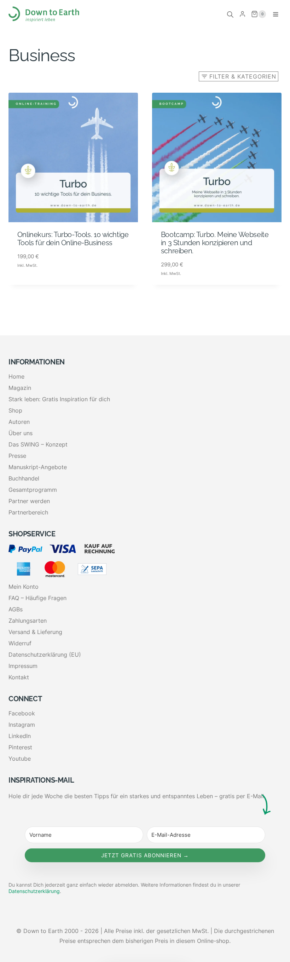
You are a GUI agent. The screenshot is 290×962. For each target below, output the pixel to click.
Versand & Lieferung (35, 631)
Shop (15, 410)
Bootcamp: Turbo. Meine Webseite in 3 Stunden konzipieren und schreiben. (215, 242)
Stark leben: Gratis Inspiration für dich (59, 399)
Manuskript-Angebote (37, 467)
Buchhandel (23, 478)
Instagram (21, 724)
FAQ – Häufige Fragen (37, 597)
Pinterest (20, 747)
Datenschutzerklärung (34, 891)
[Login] (242, 14)
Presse (17, 455)
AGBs (15, 609)
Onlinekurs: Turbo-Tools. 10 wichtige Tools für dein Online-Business (73, 238)
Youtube (19, 758)
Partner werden (29, 501)
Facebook (21, 713)
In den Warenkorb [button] (43, 283)
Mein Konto (23, 586)
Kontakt (18, 677)
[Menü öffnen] (275, 14)
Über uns (20, 433)
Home (16, 376)
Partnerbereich (28, 512)
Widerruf (19, 643)
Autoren (19, 421)
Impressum (22, 665)
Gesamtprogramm (32, 489)
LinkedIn (19, 735)
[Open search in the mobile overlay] (230, 14)
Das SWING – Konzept (38, 444)
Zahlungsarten (27, 620)
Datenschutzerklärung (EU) (44, 654)
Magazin (19, 387)
